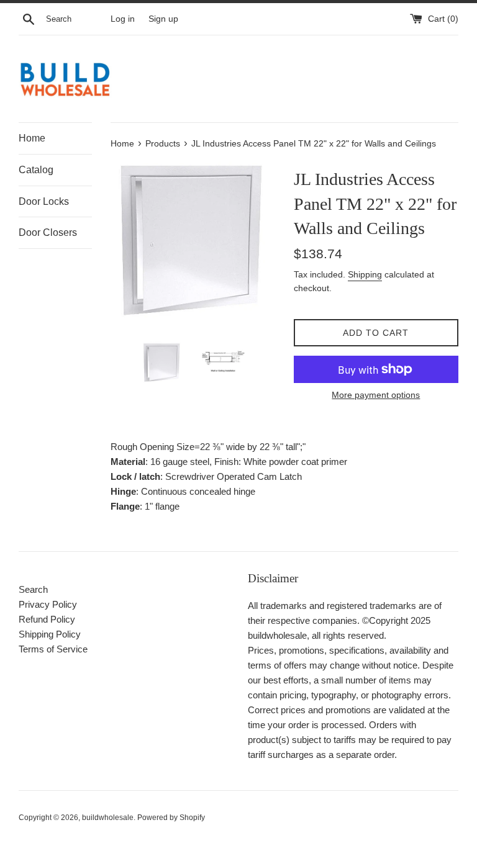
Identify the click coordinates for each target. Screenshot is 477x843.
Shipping (365, 274)
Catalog (36, 170)
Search (33, 589)
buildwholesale (108, 817)
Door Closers (48, 232)
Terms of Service (53, 649)
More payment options (376, 395)
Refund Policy (47, 619)
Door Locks (44, 201)
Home (32, 138)
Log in (123, 19)
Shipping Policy (50, 634)
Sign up (163, 19)
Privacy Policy (48, 604)
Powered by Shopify (171, 817)
